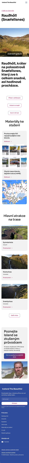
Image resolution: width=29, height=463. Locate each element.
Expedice (4, 421)
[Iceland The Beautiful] (8, 2)
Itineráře (3, 419)
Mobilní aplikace (5, 433)
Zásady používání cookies (8, 452)
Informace (4, 424)
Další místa (14, 315)
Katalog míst (4, 416)
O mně (3, 430)
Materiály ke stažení (6, 427)
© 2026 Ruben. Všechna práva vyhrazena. (12, 454)
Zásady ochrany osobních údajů (10, 449)
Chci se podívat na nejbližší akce (14, 356)
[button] (26, 2)
